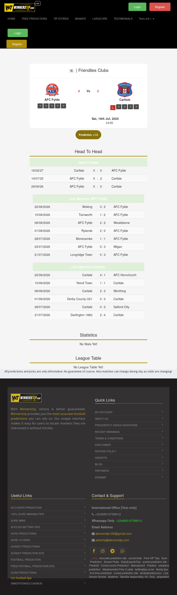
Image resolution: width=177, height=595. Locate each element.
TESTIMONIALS (123, 18)
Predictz (152, 565)
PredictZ (94, 565)
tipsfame (113, 576)
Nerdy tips (162, 569)
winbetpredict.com (151, 573)
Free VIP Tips (152, 558)
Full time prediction (101, 573)
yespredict (163, 576)
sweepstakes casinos (26, 583)
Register (160, 7)
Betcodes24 (138, 565)
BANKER (80, 18)
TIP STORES (61, 18)
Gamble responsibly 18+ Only (137, 576)
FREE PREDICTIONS (34, 18)
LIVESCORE (99, 18)
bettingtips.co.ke (145, 569)
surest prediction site (155, 561)
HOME (13, 18)
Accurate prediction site (113, 558)
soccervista (135, 558)
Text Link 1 (145, 18)
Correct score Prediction (115, 565)
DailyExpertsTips (131, 561)
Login (137, 7)
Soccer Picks (112, 561)
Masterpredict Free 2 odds (118, 569)
